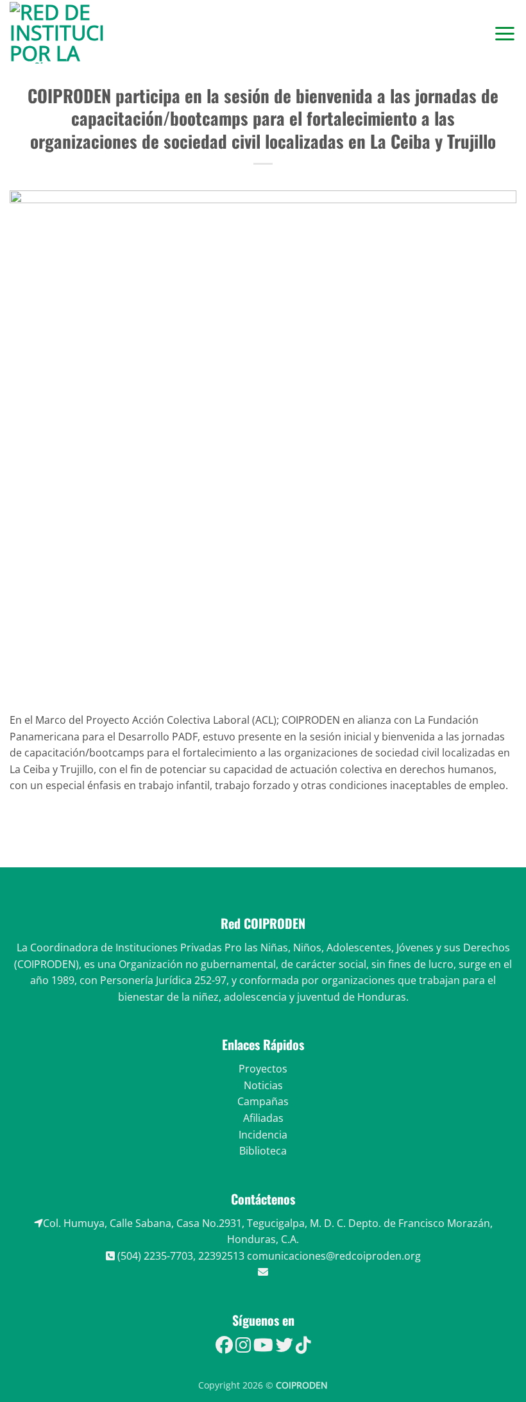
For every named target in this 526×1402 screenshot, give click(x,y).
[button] (504, 33)
